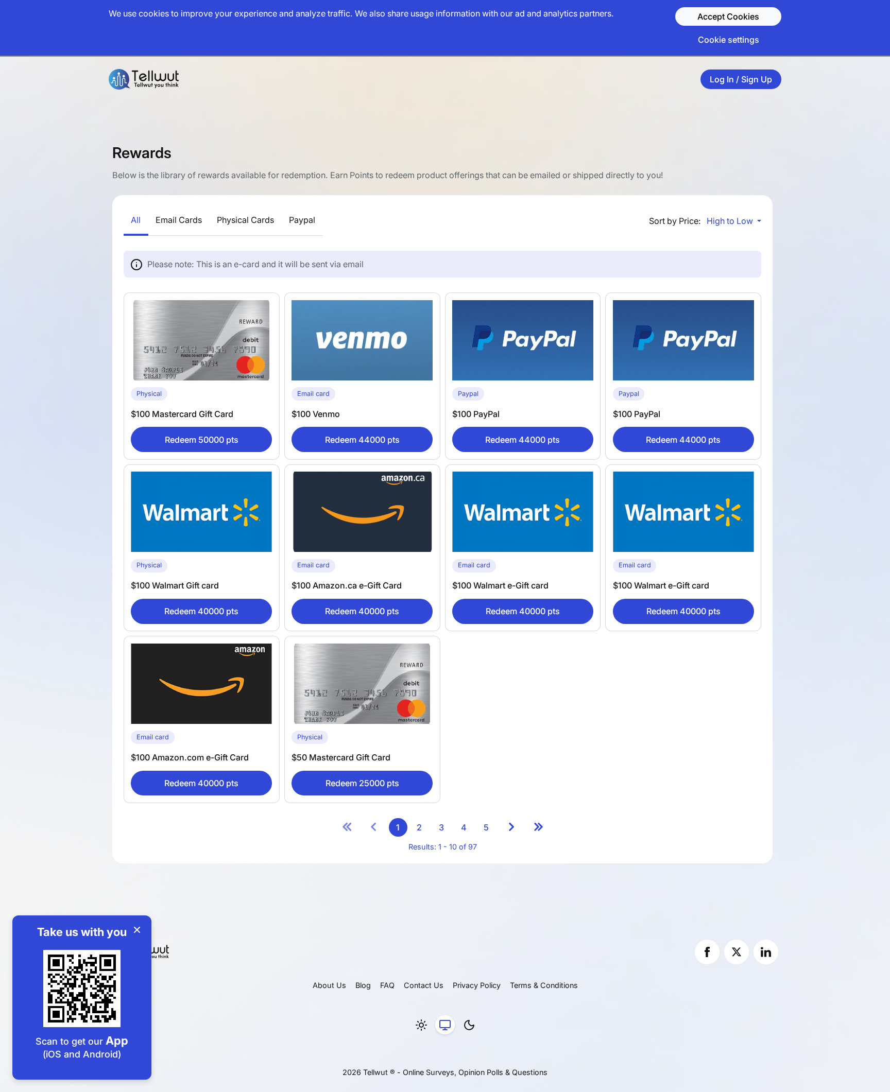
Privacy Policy (477, 985)
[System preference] (445, 1025)
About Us (329, 985)
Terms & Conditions (544, 985)
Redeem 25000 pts (362, 783)
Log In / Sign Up (741, 79)
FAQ (387, 985)
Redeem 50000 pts (201, 440)
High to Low (731, 221)
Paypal (302, 220)
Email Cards (179, 220)
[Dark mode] (469, 1025)
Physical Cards (245, 220)
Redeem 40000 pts (201, 611)
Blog (363, 985)
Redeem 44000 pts (362, 440)
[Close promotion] (137, 930)
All (136, 220)
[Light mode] (421, 1025)
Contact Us (423, 985)
